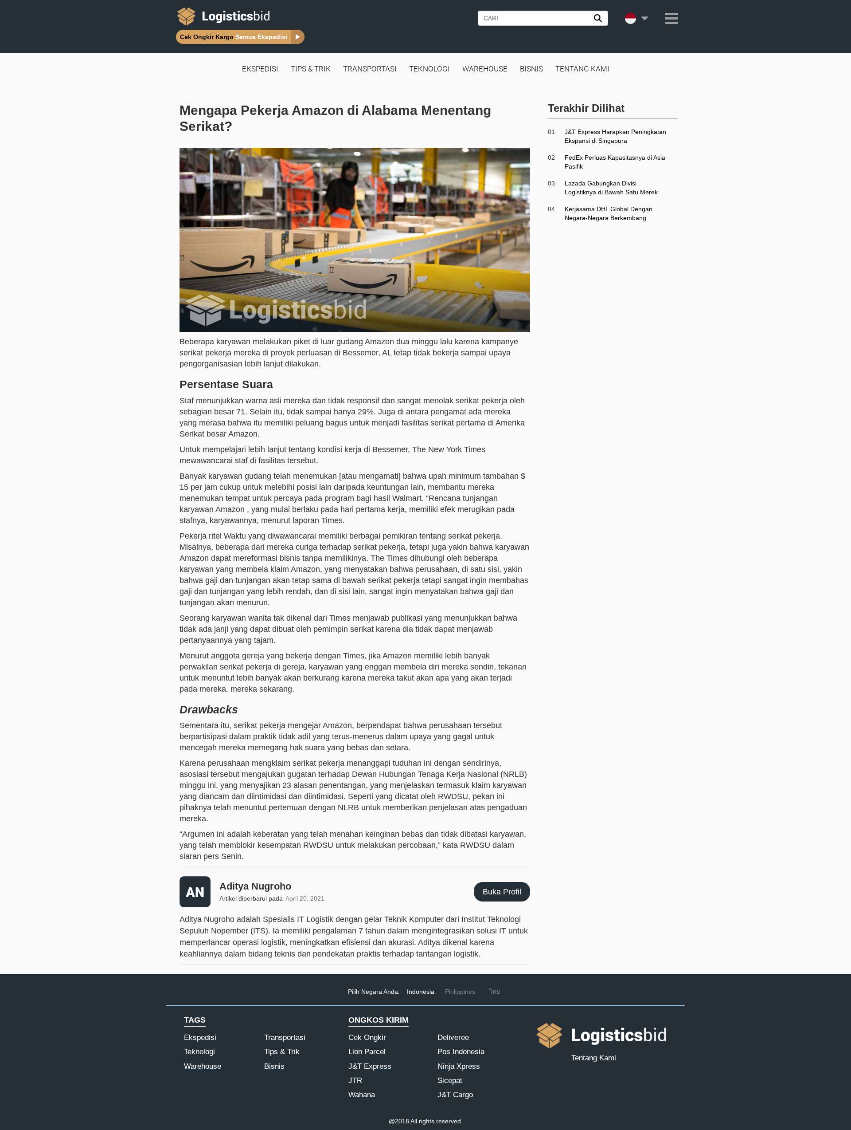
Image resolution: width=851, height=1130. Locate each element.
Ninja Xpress (458, 1066)
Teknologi (429, 68)
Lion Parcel (367, 1051)
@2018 (399, 1121)
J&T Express (369, 1066)
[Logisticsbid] (221, 25)
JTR (355, 1080)
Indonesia (420, 991)
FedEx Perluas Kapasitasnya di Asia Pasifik (615, 162)
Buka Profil (502, 891)
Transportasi (370, 68)
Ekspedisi (260, 68)
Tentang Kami (582, 68)
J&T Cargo (455, 1095)
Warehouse (484, 68)
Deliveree (453, 1037)
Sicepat (449, 1080)
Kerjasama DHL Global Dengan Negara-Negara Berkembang (608, 213)
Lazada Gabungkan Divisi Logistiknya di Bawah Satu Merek (611, 188)
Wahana (361, 1095)
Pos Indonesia (460, 1051)
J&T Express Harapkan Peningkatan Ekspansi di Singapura (615, 136)
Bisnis (531, 68)
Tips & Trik (311, 68)
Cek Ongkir (367, 1037)
